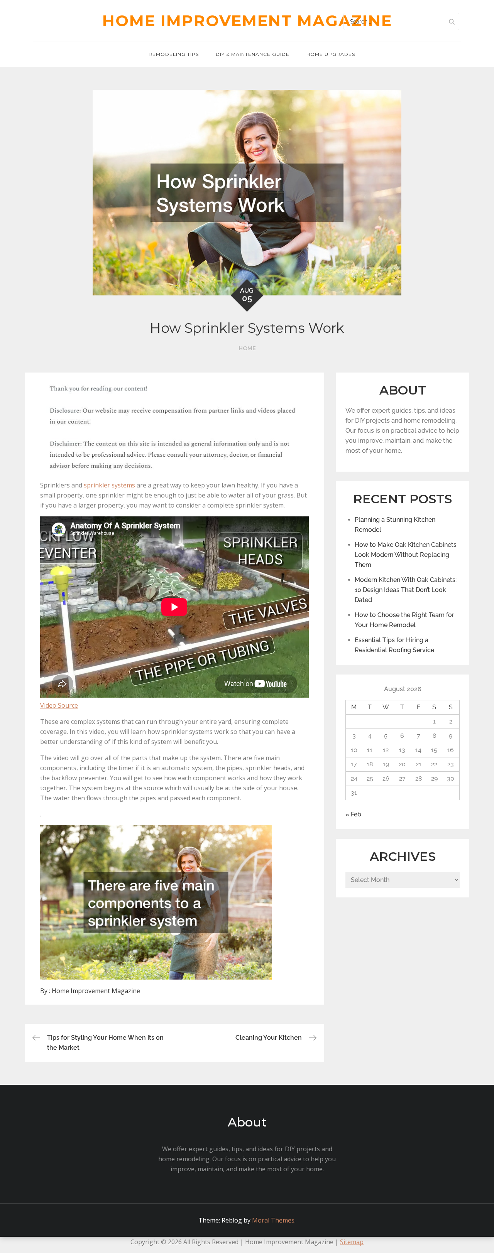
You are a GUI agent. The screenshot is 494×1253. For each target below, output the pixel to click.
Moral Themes (273, 1220)
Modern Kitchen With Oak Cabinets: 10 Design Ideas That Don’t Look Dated (406, 590)
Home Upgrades (330, 54)
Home (247, 348)
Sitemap (352, 1242)
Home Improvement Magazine (247, 20)
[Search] (451, 21)
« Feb (353, 814)
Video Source (59, 705)
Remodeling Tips (174, 54)
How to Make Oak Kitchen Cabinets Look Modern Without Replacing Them (406, 554)
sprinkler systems (109, 485)
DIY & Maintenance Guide (252, 54)
